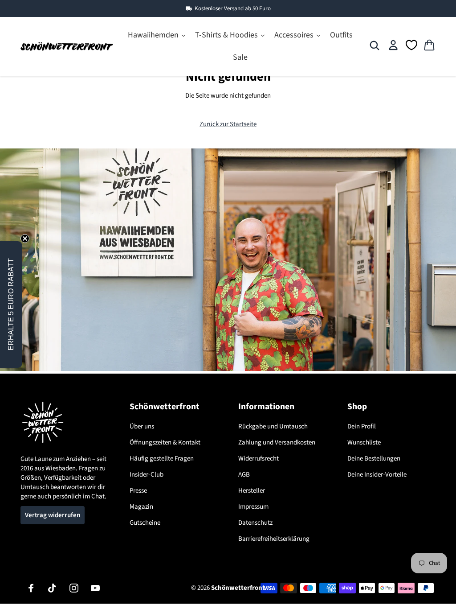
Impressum (253, 506)
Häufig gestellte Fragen (162, 458)
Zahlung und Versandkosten (276, 442)
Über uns (142, 426)
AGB (244, 474)
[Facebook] (31, 588)
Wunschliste (364, 442)
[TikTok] (52, 588)
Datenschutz (255, 522)
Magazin (141, 506)
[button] (11, 304)
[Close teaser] (24, 238)
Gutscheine (145, 522)
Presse (138, 490)
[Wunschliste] (412, 45)
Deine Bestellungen (373, 458)
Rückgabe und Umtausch (273, 426)
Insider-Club (146, 474)
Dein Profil (361, 426)
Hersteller (251, 490)
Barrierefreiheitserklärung (273, 538)
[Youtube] (95, 588)
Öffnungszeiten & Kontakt (165, 442)
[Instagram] (74, 588)
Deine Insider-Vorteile (377, 474)
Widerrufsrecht (258, 458)
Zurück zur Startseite (228, 124)
